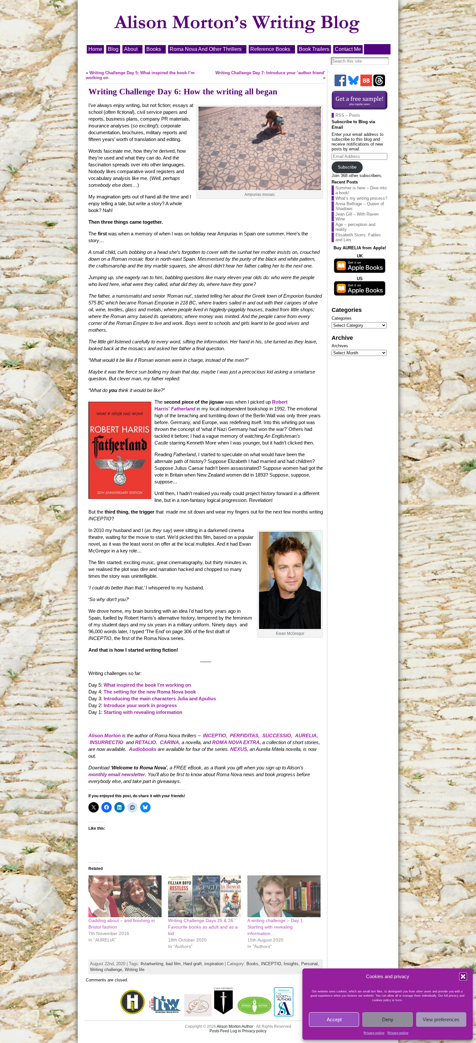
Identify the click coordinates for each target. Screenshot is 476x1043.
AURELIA (306, 735)
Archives (340, 345)
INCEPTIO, (272, 963)
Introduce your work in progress (140, 705)
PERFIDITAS (244, 735)
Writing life (134, 969)
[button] (463, 976)
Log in (235, 1031)
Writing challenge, (107, 969)
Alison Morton (104, 735)
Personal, (310, 963)
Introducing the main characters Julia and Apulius (160, 698)
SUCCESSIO (276, 735)
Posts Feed (219, 1031)
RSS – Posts (347, 115)
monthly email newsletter (116, 774)
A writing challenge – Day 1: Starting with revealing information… (275, 927)
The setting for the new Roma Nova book (150, 691)
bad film (173, 963)
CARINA (169, 742)
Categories (342, 318)
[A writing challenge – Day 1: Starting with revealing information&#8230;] (284, 896)
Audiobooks (142, 749)
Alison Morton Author (235, 1026)
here (398, 1000)
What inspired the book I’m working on (147, 685)
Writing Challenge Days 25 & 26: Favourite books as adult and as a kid (203, 927)
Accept (334, 1019)
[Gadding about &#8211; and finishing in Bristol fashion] (125, 896)
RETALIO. (146, 742)
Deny (387, 1019)
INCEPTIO (214, 735)
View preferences (441, 1019)
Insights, (292, 963)
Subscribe (347, 167)
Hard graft (192, 963)
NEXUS (238, 749)
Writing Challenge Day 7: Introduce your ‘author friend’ (270, 72)
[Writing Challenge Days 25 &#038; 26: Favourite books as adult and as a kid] (204, 896)
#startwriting (152, 963)
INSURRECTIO (106, 742)
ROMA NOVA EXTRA (236, 742)
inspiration (213, 963)
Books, (253, 963)
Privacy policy (374, 1033)
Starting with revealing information (144, 712)
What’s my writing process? (361, 198)
